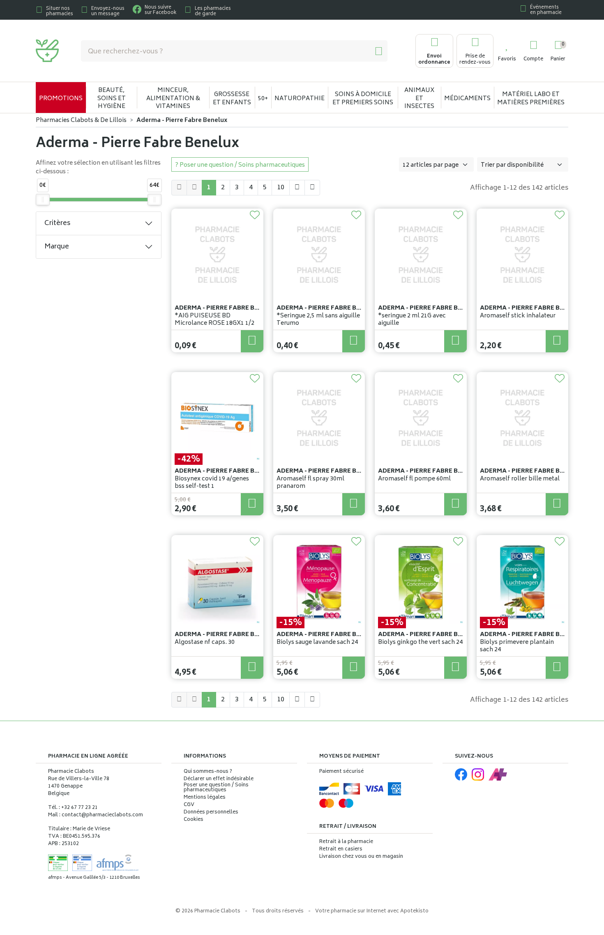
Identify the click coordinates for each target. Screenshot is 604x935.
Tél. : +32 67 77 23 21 (73, 808)
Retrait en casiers (340, 849)
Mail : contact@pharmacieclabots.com (95, 815)
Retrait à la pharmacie (346, 842)
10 (280, 187)
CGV (189, 805)
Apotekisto (372, 911)
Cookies (193, 820)
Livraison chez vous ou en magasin (361, 856)
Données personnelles (211, 812)
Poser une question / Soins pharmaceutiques (216, 788)
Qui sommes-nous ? (208, 772)
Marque (56, 247)
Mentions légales (205, 797)
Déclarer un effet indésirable (219, 779)
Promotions (61, 99)
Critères (57, 223)
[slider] (43, 199)
